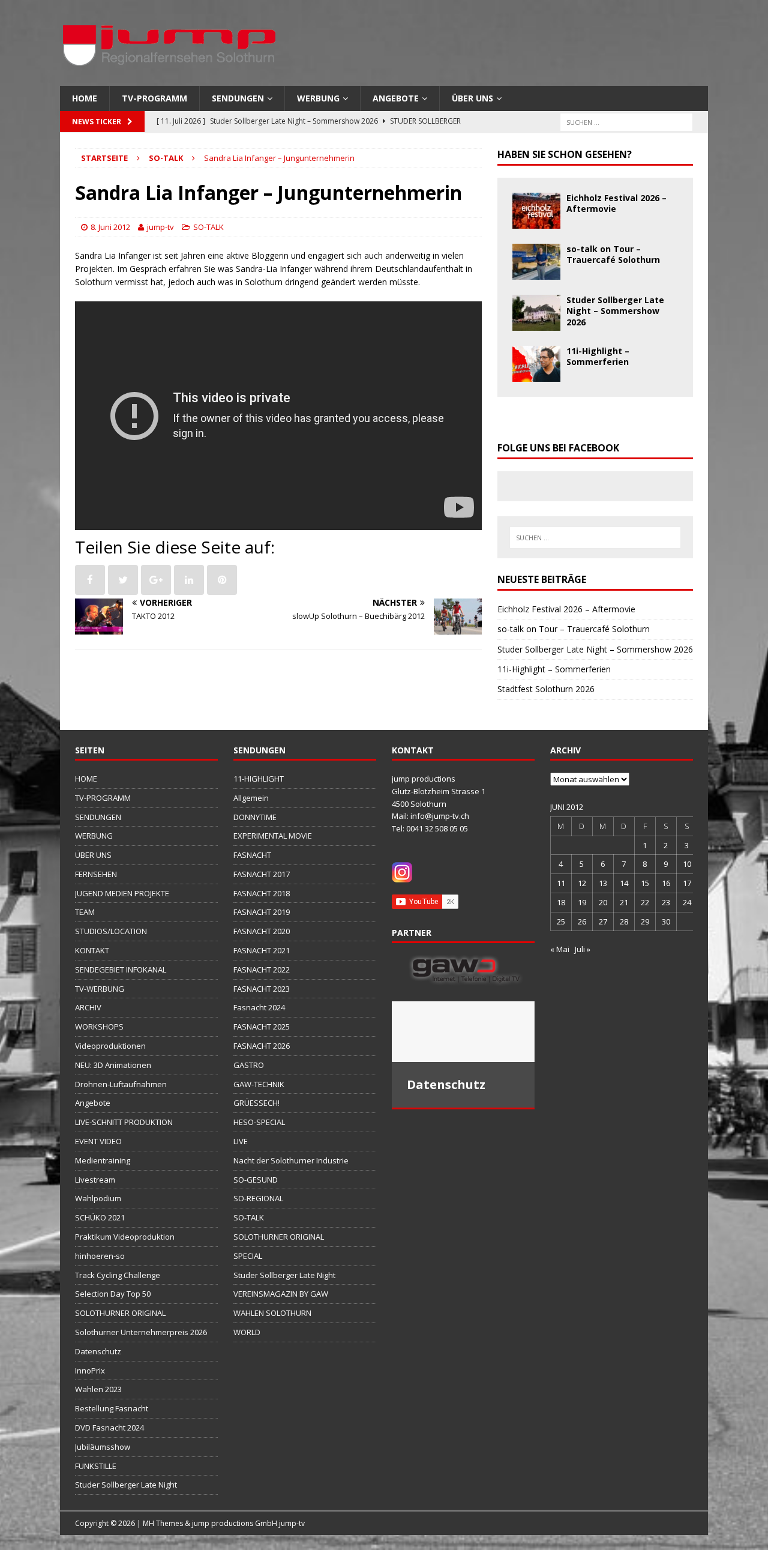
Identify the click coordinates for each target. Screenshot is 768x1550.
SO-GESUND (255, 1179)
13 (603, 883)
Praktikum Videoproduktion (125, 1236)
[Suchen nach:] (626, 121)
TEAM (85, 911)
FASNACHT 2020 (261, 931)
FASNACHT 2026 (261, 1045)
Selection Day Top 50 (113, 1293)
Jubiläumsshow (102, 1446)
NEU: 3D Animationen (113, 1065)
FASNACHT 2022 (261, 969)
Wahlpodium (98, 1198)
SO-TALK (208, 227)
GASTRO (248, 1065)
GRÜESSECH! (256, 1102)
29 (645, 921)
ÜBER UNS (472, 98)
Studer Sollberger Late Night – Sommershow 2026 (615, 310)
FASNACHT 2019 (261, 911)
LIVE (240, 1141)
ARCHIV (88, 1007)
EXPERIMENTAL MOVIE (272, 835)
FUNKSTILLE (95, 1466)
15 (645, 883)
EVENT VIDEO (98, 1141)
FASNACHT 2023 (261, 988)
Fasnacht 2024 (259, 1007)
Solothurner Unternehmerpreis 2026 (141, 1332)
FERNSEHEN (96, 874)
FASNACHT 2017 (261, 874)
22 (645, 902)
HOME (84, 98)
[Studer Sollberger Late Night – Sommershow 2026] (536, 324)
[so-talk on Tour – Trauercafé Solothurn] (536, 273)
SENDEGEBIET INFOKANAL (120, 969)
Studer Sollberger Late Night (126, 1484)
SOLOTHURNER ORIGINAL (120, 1312)
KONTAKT (92, 950)
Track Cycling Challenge (117, 1275)
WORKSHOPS (99, 1026)
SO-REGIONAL (258, 1198)
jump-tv (160, 227)
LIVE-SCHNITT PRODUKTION (124, 1122)
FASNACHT (252, 854)
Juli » (582, 949)
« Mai (559, 949)
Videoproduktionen (110, 1045)
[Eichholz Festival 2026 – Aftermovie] (536, 222)
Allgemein (251, 797)
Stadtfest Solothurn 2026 (546, 689)
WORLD (246, 1332)
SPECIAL (247, 1255)
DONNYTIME (255, 817)
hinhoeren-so (100, 1255)
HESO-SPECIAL (259, 1122)
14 (624, 883)
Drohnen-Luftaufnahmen (121, 1084)
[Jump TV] (171, 79)
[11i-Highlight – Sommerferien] (536, 375)
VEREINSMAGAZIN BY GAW (280, 1293)
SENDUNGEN (238, 98)
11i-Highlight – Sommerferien (597, 356)
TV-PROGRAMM (154, 98)
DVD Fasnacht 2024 (109, 1427)
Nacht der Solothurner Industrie (291, 1160)
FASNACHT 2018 (261, 893)
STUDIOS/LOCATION (111, 931)
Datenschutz (98, 1351)
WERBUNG (318, 98)
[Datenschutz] (463, 1031)
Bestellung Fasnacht (111, 1408)
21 (624, 902)
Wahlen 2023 (98, 1389)
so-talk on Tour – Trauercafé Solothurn (613, 254)
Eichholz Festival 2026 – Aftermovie (616, 203)
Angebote (396, 98)
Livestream (95, 1179)
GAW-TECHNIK (258, 1084)
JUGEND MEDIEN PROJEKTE (122, 893)
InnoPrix (90, 1370)
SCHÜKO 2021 (100, 1217)
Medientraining (102, 1160)
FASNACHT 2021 (261, 950)
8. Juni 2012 (110, 227)
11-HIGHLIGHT (258, 778)
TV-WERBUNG (99, 988)
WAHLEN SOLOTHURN (272, 1312)
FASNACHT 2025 (261, 1026)
